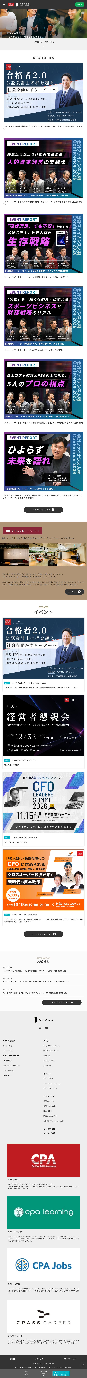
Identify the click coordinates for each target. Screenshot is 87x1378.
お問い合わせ (39, 1359)
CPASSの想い (9, 1041)
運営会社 (12, 1359)
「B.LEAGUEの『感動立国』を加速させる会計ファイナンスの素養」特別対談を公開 (34, 971)
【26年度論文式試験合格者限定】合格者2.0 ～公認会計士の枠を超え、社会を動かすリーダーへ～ (42, 127)
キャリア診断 (49, 1133)
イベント (47, 1073)
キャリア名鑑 (49, 1129)
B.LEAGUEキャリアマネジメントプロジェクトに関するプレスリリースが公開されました (36, 982)
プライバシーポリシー (70, 1359)
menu (4, 4)
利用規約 (60, 1367)
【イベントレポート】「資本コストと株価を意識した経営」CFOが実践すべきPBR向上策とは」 (43, 422)
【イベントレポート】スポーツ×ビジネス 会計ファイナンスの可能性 (32, 350)
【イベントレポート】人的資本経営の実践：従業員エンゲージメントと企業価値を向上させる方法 (43, 203)
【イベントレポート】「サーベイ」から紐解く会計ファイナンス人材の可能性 (35, 277)
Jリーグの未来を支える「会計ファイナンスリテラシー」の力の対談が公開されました (35, 993)
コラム (46, 1041)
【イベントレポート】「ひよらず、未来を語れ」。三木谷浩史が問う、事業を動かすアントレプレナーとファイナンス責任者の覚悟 (42, 496)
